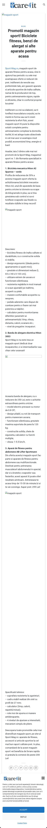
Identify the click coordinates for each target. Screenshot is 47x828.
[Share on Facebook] (16, 768)
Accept (23, 810)
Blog (23, 26)
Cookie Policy (22, 823)
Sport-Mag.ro (11, 68)
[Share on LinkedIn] (36, 768)
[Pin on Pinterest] (31, 768)
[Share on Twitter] (21, 768)
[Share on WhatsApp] (11, 768)
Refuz (23, 817)
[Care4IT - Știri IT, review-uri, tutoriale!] (23, 4)
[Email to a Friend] (26, 768)
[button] (43, 778)
